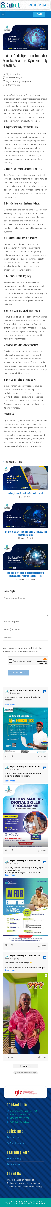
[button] (3, 14)
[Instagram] (44, 5)
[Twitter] (35, 5)
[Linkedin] (40, 5)
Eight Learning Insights (17, 81)
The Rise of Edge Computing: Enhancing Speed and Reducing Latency (25, 533)
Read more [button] (10, 704)
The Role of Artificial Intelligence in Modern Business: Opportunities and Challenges (25, 574)
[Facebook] (30, 5)
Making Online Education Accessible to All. (25, 493)
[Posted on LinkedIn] (44, 691)
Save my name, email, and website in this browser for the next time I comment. (22, 650)
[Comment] (11, 756)
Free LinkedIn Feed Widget (26, 1073)
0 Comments (13, 85)
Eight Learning (13, 74)
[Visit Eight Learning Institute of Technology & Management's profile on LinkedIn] (7, 692)
